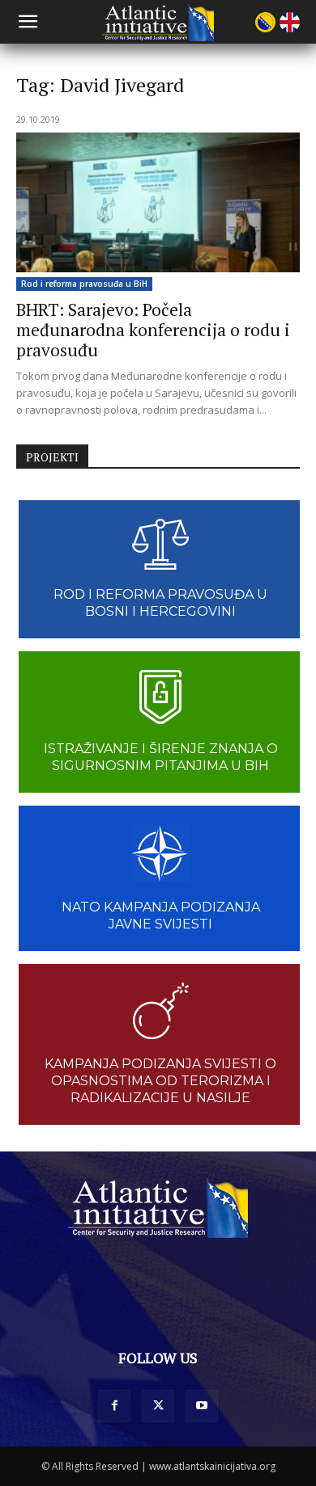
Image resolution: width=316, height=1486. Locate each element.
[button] (27, 22)
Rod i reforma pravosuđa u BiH (84, 283)
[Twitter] (158, 1406)
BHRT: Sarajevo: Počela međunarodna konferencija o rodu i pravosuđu (153, 329)
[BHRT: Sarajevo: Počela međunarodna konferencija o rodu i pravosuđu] (158, 202)
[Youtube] (202, 1406)
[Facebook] (114, 1406)
